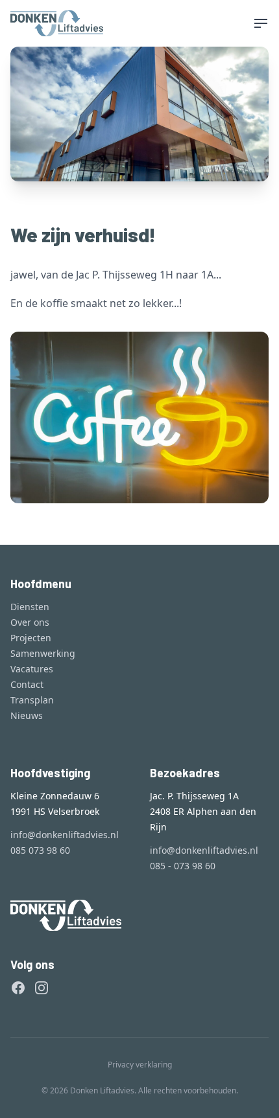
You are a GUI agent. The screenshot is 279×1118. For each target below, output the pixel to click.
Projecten (30, 638)
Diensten (29, 606)
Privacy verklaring (140, 1064)
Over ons (29, 622)
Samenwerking (42, 653)
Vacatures (31, 669)
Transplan (32, 700)
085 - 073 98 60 (182, 866)
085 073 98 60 (40, 850)
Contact (26, 684)
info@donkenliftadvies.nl (64, 834)
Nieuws (26, 715)
